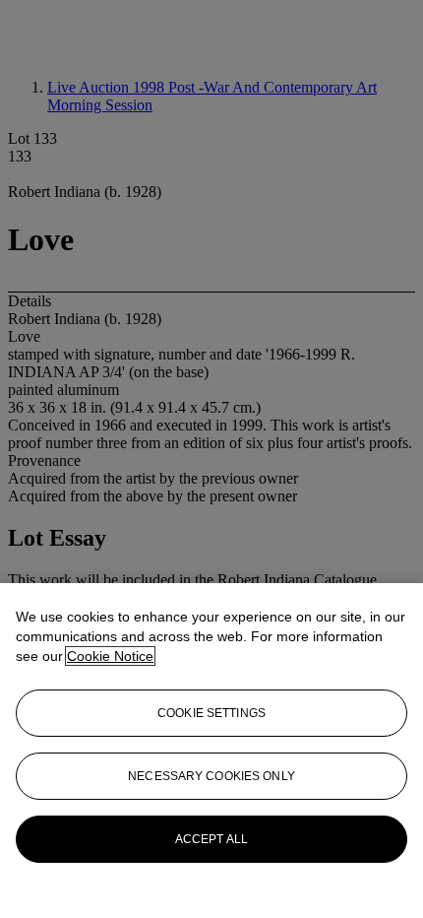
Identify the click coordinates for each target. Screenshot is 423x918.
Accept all (211, 839)
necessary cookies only (211, 776)
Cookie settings (211, 713)
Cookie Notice (110, 656)
